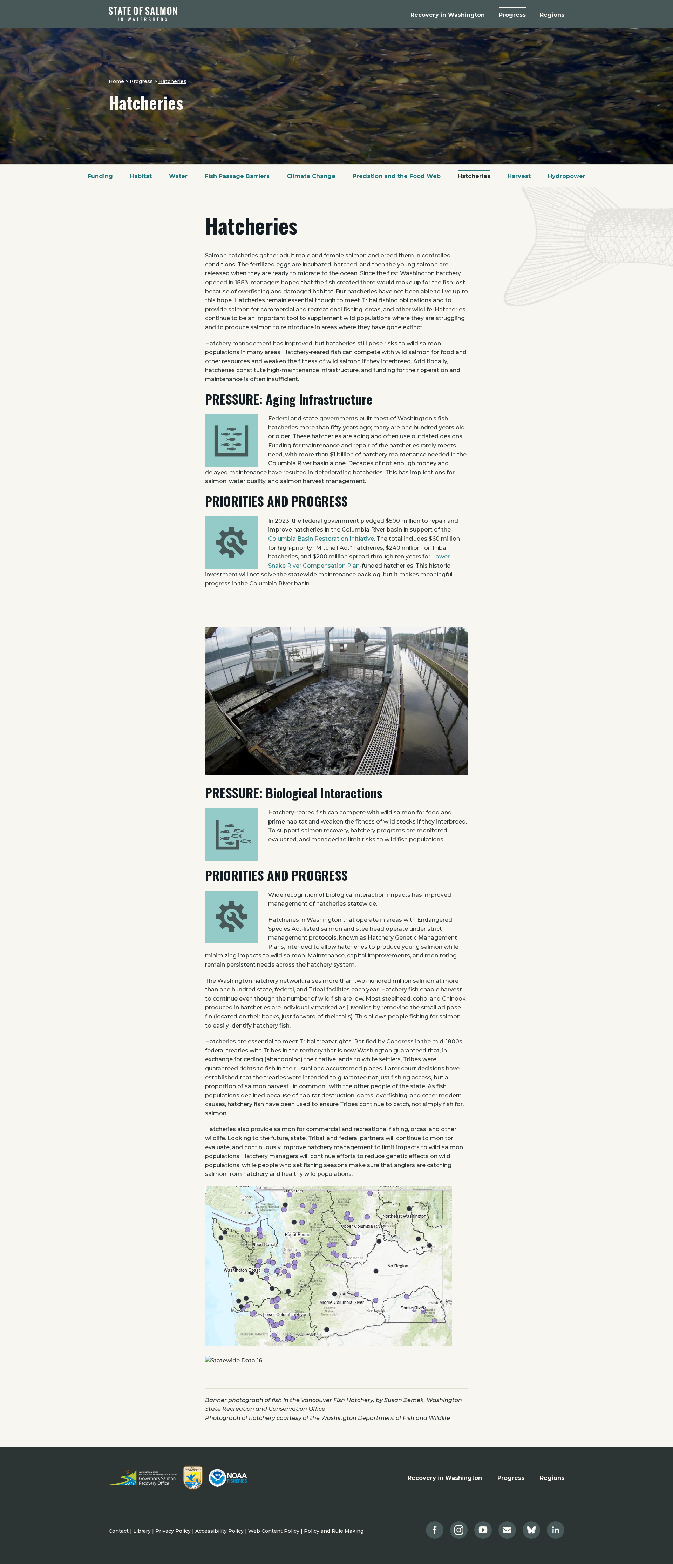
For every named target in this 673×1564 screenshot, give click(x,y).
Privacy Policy (173, 1531)
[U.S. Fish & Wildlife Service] (193, 1477)
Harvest (519, 176)
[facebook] (434, 1530)
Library (142, 1531)
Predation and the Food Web (397, 176)
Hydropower (566, 176)
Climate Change (311, 176)
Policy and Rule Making (333, 1531)
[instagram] (459, 1530)
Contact (119, 1531)
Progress (510, 1478)
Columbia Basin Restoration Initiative (321, 538)
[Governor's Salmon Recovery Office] (143, 1478)
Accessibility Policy (219, 1531)
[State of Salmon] (143, 14)
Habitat (141, 176)
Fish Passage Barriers (237, 176)
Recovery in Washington (445, 1478)
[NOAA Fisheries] (228, 1478)
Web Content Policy (273, 1531)
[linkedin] (555, 1530)
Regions (552, 1478)
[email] (507, 1530)
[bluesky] (531, 1530)
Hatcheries (474, 176)
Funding (100, 176)
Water (178, 176)
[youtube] (483, 1530)
